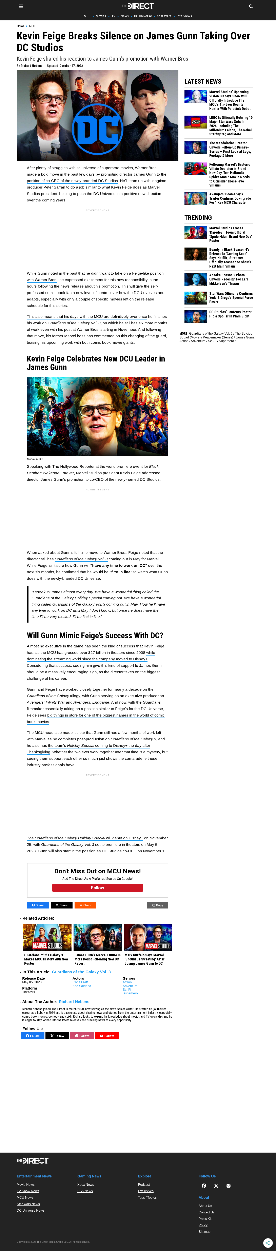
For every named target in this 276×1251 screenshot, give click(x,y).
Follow (34, 1035)
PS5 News (85, 1191)
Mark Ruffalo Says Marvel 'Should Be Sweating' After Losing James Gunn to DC (144, 959)
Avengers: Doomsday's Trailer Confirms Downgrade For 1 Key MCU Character (230, 198)
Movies (101, 16)
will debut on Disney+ (85, 838)
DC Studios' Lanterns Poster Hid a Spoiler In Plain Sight (230, 314)
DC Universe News (30, 1210)
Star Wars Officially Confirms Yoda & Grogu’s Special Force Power (231, 298)
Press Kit (205, 1218)
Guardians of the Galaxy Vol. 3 (81, 972)
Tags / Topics (147, 1197)
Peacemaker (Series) (218, 337)
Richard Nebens (31, 66)
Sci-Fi (127, 989)
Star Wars (164, 16)
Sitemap (205, 1231)
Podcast (144, 1184)
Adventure (130, 986)
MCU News (25, 1197)
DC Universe (143, 16)
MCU (87, 16)
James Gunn (245, 337)
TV (113, 16)
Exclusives (146, 1191)
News (125, 16)
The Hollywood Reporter (73, 466)
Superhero (130, 993)
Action (127, 982)
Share (40, 905)
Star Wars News (28, 1204)
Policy (203, 1225)
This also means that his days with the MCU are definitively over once (87, 316)
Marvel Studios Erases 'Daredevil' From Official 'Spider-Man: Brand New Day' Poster (230, 234)
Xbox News (85, 1184)
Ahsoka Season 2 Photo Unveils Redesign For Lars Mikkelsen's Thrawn (229, 279)
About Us (205, 1206)
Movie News (26, 1184)
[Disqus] (97, 1097)
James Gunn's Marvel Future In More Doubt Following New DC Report (98, 959)
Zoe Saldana (82, 986)
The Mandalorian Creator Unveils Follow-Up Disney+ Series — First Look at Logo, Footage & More (230, 149)
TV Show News (28, 1191)
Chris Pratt (80, 982)
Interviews (184, 16)
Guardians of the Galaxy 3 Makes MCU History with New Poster (46, 959)
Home (20, 26)
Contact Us (207, 1212)
